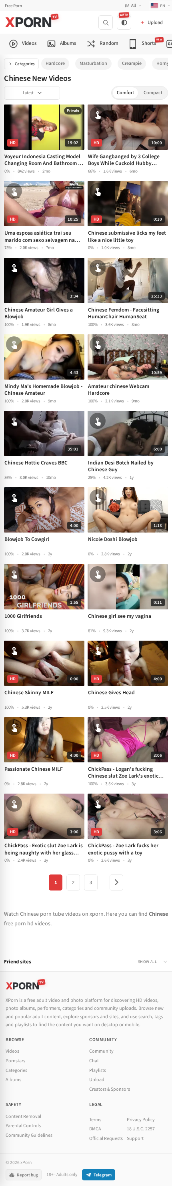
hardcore (55, 63)
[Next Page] (116, 882)
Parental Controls (23, 1125)
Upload (96, 1079)
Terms (95, 1119)
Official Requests (106, 1138)
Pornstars (15, 1060)
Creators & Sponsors (109, 1089)
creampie (132, 63)
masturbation (93, 63)
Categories (25, 64)
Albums (13, 1079)
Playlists (97, 1070)
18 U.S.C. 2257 (141, 1129)
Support (135, 1138)
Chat (94, 1060)
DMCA (95, 1129)
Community (101, 1051)
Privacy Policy (141, 1119)
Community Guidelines (29, 1135)
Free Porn (13, 6)
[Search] (105, 22)
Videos (12, 1051)
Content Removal (23, 1116)
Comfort (125, 92)
